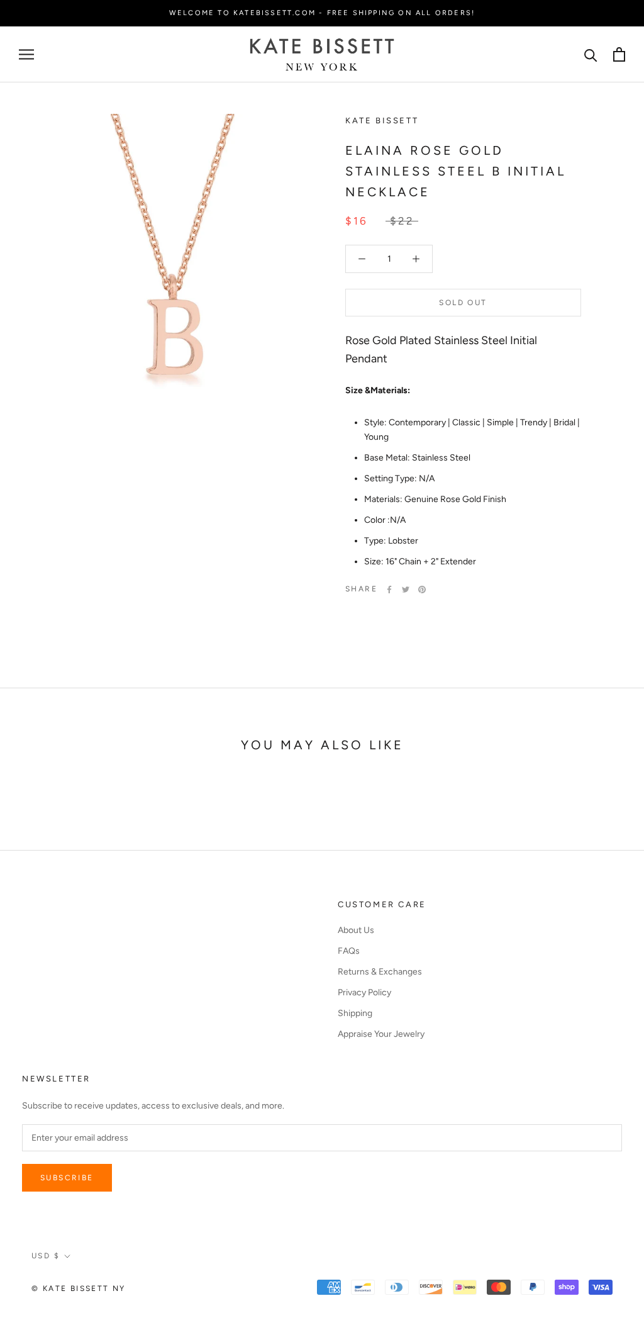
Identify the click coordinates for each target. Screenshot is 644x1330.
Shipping (355, 1013)
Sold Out (463, 302)
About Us (356, 930)
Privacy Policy (364, 992)
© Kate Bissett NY (78, 1288)
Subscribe (67, 1177)
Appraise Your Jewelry (381, 1034)
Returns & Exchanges (380, 971)
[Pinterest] (422, 589)
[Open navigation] (26, 54)
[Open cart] (619, 54)
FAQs (349, 951)
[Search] (590, 54)
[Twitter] (405, 589)
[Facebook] (389, 589)
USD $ (45, 1255)
